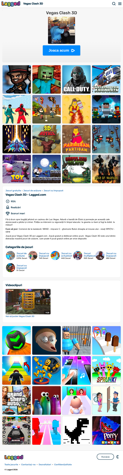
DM (118, 457)
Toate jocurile (11, 464)
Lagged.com (14, 457)
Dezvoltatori (45, 464)
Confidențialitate (63, 464)
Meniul (120, 4)
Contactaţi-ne (28, 464)
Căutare (114, 4)
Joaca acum (59, 50)
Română (105, 457)
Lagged (11, 4)
